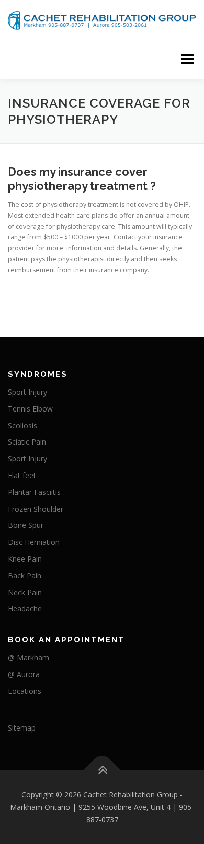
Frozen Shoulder (35, 509)
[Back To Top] (102, 770)
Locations (24, 691)
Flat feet (22, 475)
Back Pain (24, 576)
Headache (25, 609)
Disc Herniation (34, 542)
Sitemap (22, 728)
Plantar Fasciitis (34, 492)
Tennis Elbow (30, 409)
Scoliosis (22, 425)
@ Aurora (24, 674)
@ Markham (28, 657)
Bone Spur (25, 525)
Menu (186, 59)
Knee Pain (25, 559)
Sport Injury (27, 392)
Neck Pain (25, 592)
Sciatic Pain (27, 442)
